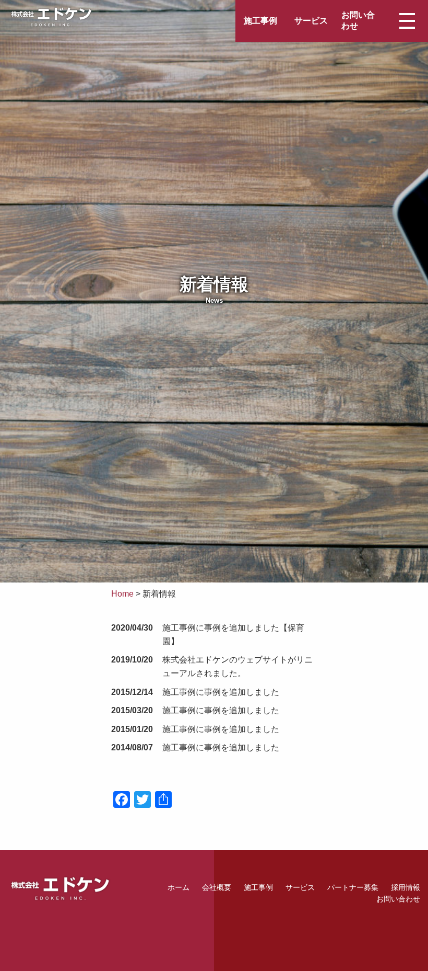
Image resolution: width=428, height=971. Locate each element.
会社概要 (216, 887)
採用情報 (405, 887)
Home (122, 593)
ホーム (178, 887)
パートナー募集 (352, 887)
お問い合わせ (358, 20)
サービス (311, 20)
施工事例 (260, 20)
